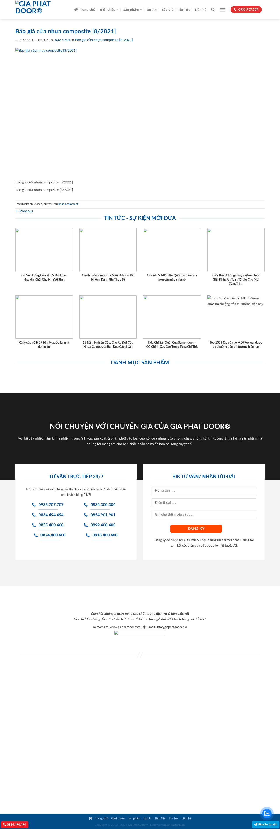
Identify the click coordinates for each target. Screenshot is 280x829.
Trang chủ (87, 9)
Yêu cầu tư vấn (267, 824)
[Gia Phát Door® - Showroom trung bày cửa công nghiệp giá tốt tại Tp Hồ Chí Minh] (41, 9)
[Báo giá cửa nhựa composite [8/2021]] (81, 113)
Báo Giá (167, 9)
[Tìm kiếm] (213, 9)
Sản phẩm (131, 9)
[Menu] (223, 10)
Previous (24, 211)
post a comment (68, 204)
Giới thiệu (108, 9)
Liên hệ (200, 9)
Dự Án (152, 9)
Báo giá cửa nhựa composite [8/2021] (104, 40)
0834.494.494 (16, 824)
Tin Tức (184, 9)
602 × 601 (62, 40)
